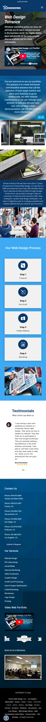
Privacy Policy (30, 714)
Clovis (23, 702)
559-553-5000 (23, 2)
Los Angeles (32, 699)
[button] (6, 718)
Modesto (23, 708)
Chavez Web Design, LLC (17, 699)
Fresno (17, 702)
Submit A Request (14, 544)
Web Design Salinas (26, 711)
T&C (38, 714)
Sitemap (15, 717)
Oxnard (7, 708)
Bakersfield (9, 702)
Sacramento (32, 708)
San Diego (29, 705)
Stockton (15, 708)
